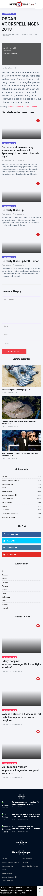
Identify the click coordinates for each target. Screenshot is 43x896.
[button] (34, 891)
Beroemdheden (7, 491)
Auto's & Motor (7, 499)
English (4, 579)
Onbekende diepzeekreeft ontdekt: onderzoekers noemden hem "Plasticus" (26, 828)
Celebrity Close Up (13, 210)
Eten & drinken (7, 502)
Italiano (4, 590)
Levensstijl (5, 510)
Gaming (4, 506)
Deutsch (5, 575)
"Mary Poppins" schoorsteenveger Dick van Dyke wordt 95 (21, 664)
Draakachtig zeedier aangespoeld (16, 390)
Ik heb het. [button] (40, 891)
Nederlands (6, 597)
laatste (27, 107)
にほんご (5, 593)
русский (5, 608)
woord (34, 107)
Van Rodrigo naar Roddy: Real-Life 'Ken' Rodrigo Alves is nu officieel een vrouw (26, 816)
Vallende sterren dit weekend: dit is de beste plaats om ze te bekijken (21, 717)
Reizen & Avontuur (8, 517)
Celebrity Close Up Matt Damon (20, 261)
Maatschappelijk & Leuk (10, 480)
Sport (4, 488)
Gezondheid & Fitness (10, 513)
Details (23, 893)
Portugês (5, 604)
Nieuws (4, 477)
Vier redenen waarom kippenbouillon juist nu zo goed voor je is (20, 770)
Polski (4, 601)
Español (5, 582)
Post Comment (14, 352)
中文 (3, 571)
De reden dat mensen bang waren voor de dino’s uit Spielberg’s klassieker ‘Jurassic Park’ (20, 152)
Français (5, 586)
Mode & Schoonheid (9, 495)
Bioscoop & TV (7, 484)
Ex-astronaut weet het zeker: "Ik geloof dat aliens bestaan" (25, 803)
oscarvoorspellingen (15, 107)
